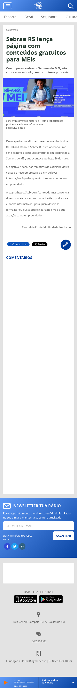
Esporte (10, 17)
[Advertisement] (40, 573)
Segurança (49, 17)
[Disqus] (38, 316)
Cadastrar (63, 536)
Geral (28, 17)
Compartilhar (20, 244)
